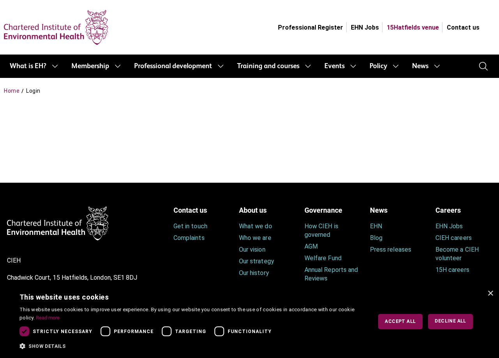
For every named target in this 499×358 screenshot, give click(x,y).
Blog (376, 238)
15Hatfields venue (413, 27)
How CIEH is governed (321, 230)
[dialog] (249, 321)
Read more (48, 318)
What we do (255, 226)
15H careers (452, 269)
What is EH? (28, 66)
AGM (311, 246)
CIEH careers (453, 238)
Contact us (463, 27)
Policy (378, 66)
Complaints (189, 238)
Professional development (173, 66)
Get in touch (190, 226)
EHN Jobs (365, 27)
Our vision (252, 249)
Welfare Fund (323, 258)
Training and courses (268, 66)
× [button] (490, 293)
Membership (90, 66)
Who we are (255, 238)
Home (11, 91)
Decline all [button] (450, 321)
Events (334, 66)
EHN (376, 226)
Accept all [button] (400, 321)
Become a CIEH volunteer (457, 254)
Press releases (390, 249)
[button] (190, 346)
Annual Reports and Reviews (331, 274)
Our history (254, 273)
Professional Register (310, 27)
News (420, 66)
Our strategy (256, 261)
